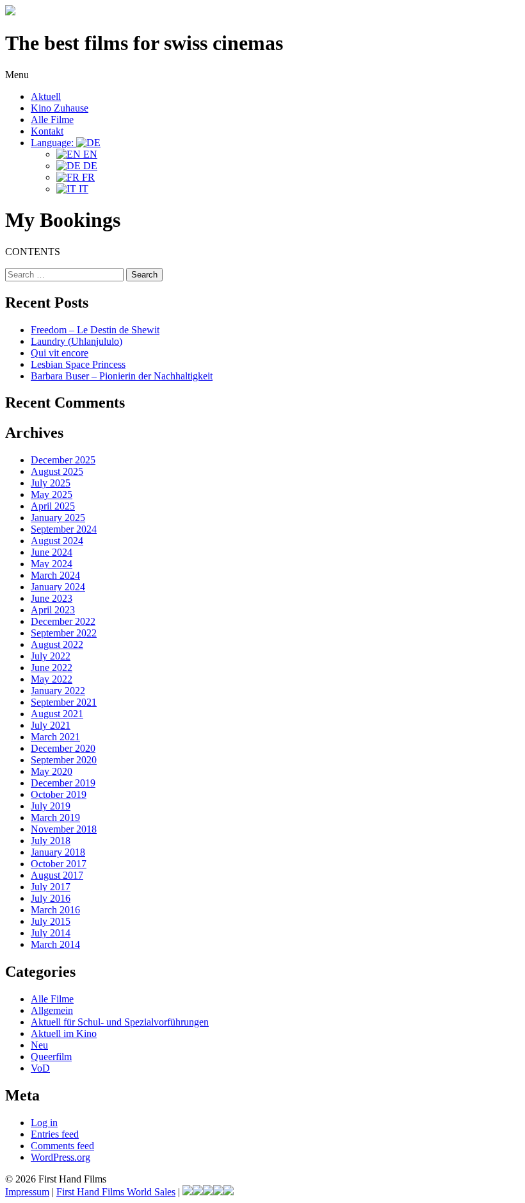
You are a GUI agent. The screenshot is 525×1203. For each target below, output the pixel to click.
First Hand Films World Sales (115, 1191)
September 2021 (64, 702)
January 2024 (58, 586)
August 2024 (57, 540)
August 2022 (57, 644)
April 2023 (53, 609)
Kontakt (47, 131)
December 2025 (63, 459)
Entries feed (55, 1134)
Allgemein (52, 1010)
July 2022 (50, 656)
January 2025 (58, 517)
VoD (40, 1068)
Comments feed (62, 1145)
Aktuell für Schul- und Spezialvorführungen (120, 1021)
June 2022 (51, 667)
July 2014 (50, 932)
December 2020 (63, 748)
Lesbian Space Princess (78, 364)
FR (87, 177)
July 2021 (50, 725)
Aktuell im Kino (64, 1033)
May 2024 (51, 563)
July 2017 (50, 886)
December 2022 (63, 621)
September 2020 (64, 759)
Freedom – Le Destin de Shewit (95, 329)
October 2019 (58, 794)
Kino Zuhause (59, 108)
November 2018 (64, 829)
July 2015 (50, 921)
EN (89, 154)
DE (89, 165)
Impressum (27, 1191)
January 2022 (58, 690)
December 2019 (63, 782)
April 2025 (53, 506)
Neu (39, 1045)
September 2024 (64, 529)
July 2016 (50, 898)
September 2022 (64, 632)
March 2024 (55, 575)
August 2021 (57, 713)
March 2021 (55, 736)
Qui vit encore (59, 352)
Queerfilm (51, 1056)
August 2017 (57, 875)
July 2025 (50, 482)
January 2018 (58, 852)
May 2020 (51, 771)
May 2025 (51, 494)
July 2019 (50, 806)
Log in (44, 1122)
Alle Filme (52, 119)
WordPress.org (60, 1157)
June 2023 (51, 598)
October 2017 (58, 863)
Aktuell (46, 96)
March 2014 (55, 944)
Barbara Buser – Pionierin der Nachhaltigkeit (122, 375)
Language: (53, 142)
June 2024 (51, 552)
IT (82, 188)
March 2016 (55, 909)
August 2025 (57, 471)
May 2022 (51, 679)
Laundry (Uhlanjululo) (76, 341)
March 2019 (55, 817)
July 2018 (50, 840)
